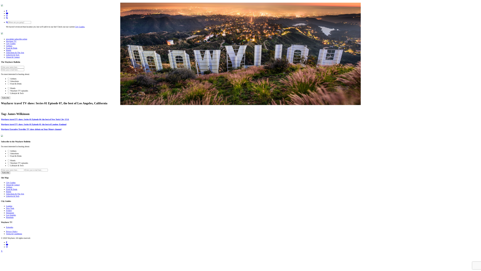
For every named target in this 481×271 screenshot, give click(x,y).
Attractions (14, 81)
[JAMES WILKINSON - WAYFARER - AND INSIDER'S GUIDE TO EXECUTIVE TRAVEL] (2, 5)
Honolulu (10, 217)
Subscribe (5, 98)
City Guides (80, 27)
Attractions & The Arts (15, 194)
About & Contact (13, 185)
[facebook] (6, 11)
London (9, 206)
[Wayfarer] (2, 135)
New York (10, 208)
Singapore (10, 213)
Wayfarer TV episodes (19, 91)
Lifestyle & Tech (17, 93)
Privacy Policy (12, 231)
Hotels (12, 88)
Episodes (9, 227)
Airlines (13, 79)
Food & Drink (16, 84)
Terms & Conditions (14, 234)
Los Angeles (11, 215)
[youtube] (7, 13)
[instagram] (7, 16)
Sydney (9, 211)
